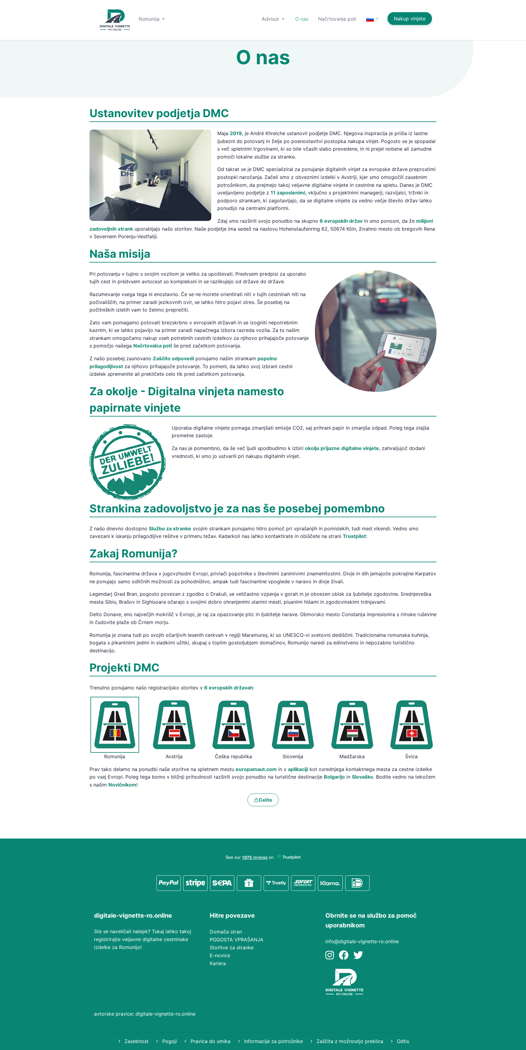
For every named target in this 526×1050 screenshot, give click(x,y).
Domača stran (226, 932)
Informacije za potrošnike (273, 1041)
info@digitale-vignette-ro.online (362, 941)
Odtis (402, 1041)
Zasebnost (136, 1041)
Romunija (150, 19)
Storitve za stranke (232, 947)
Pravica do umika (209, 1041)
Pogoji (169, 1041)
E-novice (220, 955)
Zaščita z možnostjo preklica (349, 1041)
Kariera (218, 963)
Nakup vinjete (410, 19)
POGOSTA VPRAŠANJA (236, 940)
